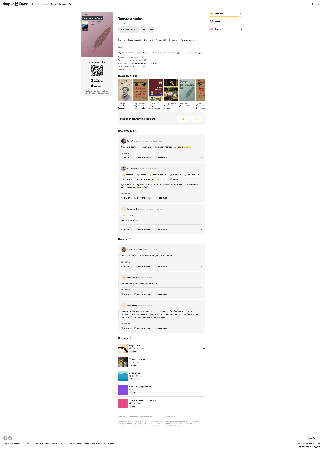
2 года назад (157, 141)
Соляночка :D (132, 209)
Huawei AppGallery (91, 93)
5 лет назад (159, 168)
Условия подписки (73, 443)
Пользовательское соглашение (17, 443)
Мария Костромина (134, 249)
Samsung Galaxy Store (100, 91)
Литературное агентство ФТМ (144, 63)
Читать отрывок (129, 29)
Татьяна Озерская (136, 66)
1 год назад (159, 209)
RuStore (89, 91)
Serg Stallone (132, 168)
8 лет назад (149, 277)
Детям (53, 4)
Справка (111, 443)
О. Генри (121, 23)
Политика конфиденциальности (48, 443)
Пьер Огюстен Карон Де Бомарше (147, 104)
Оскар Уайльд (170, 104)
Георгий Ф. (131, 141)
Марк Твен (183, 104)
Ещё (120, 47)
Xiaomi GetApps (103, 93)
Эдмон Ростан (202, 104)
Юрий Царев (132, 277)
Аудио (45, 4)
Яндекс (316, 447)
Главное (35, 4)
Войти (317, 4)
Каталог (62, 4)
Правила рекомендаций (94, 443)
